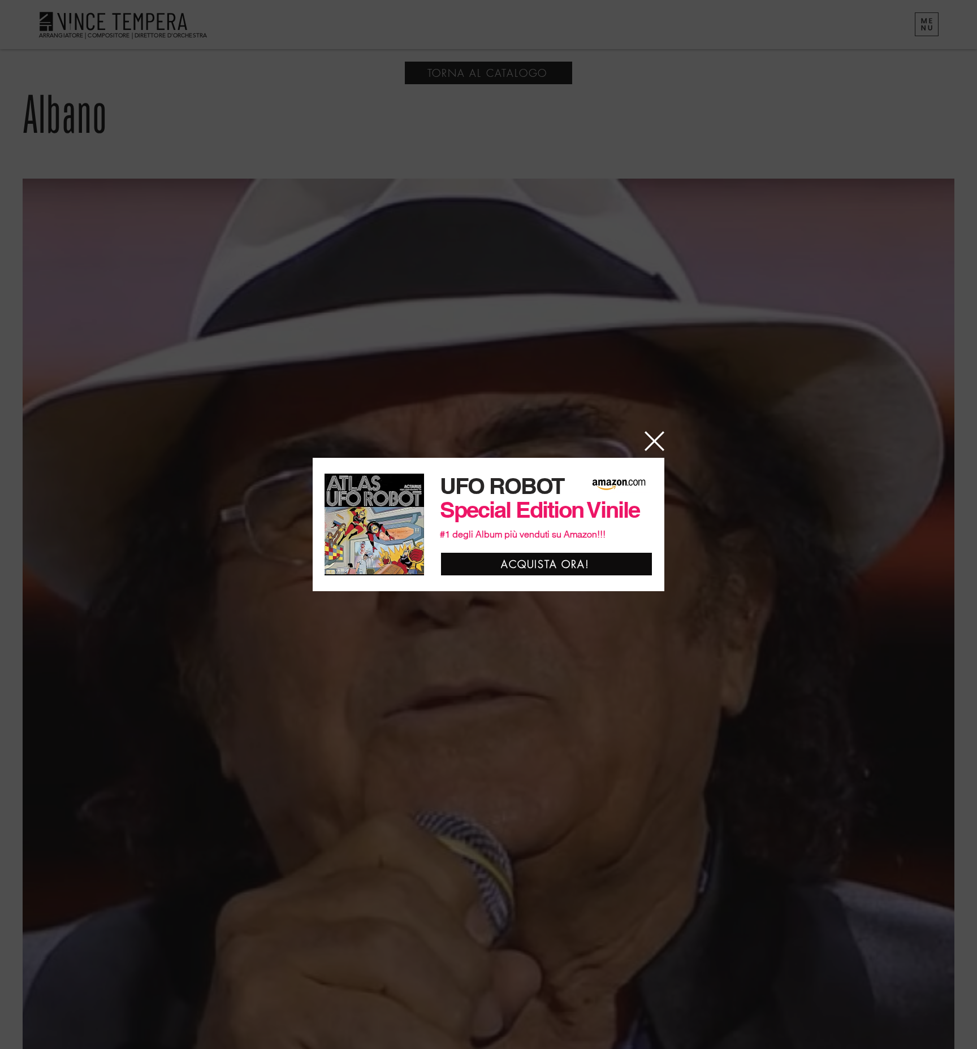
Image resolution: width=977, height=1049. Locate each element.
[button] (654, 441)
